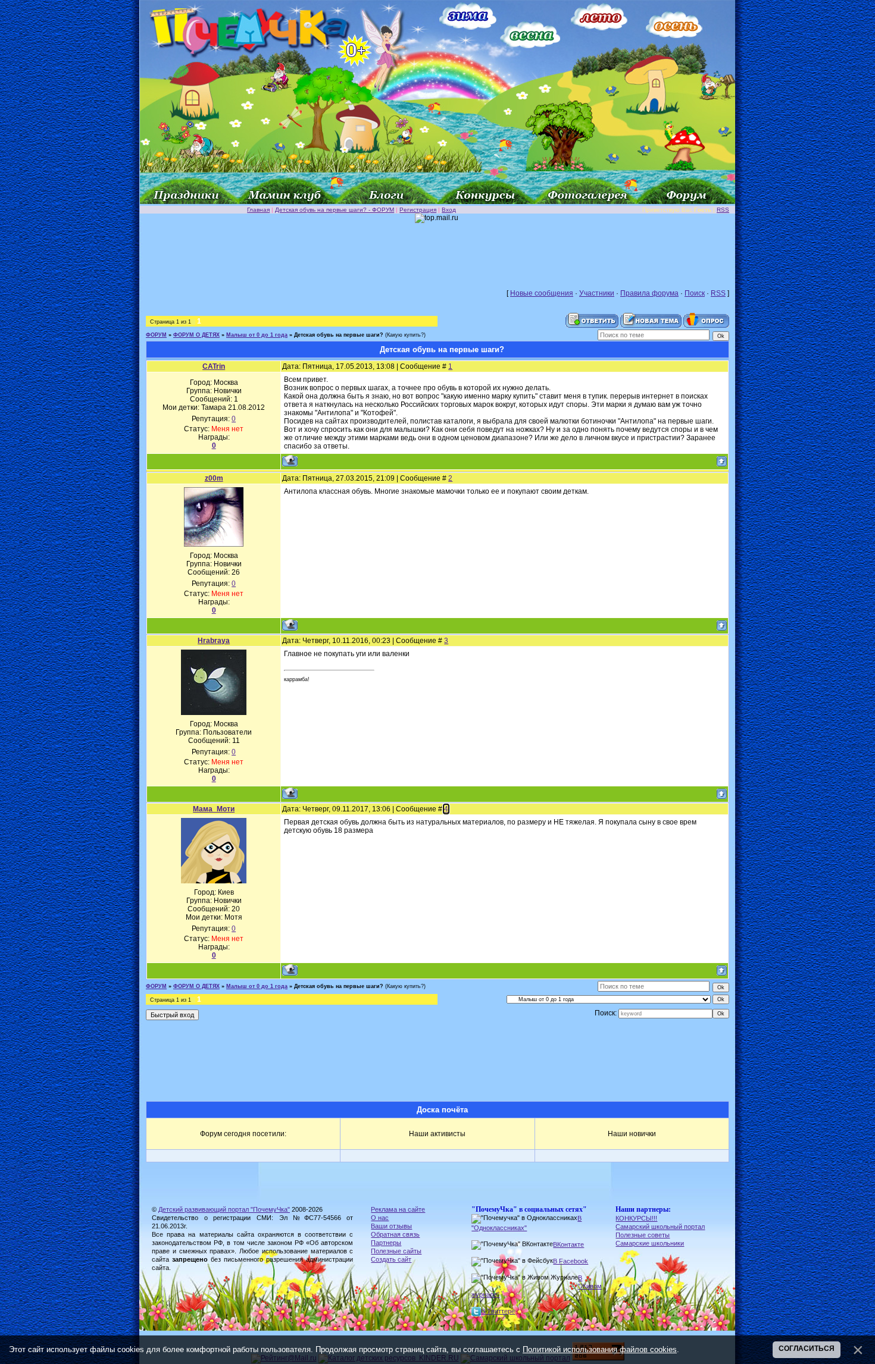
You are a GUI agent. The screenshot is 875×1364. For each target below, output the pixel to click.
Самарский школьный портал (660, 1226)
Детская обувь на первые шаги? (338, 335)
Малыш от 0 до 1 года (257, 335)
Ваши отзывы (391, 1226)
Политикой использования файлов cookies (600, 1349)
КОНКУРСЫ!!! (636, 1218)
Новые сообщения (541, 293)
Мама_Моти (214, 809)
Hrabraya (214, 640)
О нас (380, 1217)
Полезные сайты (396, 1251)
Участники (596, 293)
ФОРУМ (156, 335)
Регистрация (417, 209)
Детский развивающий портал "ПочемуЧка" (224, 1209)
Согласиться (807, 1348)
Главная (258, 209)
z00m (214, 478)
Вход (449, 209)
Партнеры (386, 1242)
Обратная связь (395, 1234)
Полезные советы (642, 1234)
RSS (723, 209)
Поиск (695, 293)
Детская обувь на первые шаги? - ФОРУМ (334, 209)
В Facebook (570, 1261)
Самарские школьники (649, 1243)
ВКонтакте (568, 1244)
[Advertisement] (437, 250)
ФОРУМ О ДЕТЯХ (196, 335)
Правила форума (649, 293)
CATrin (213, 366)
